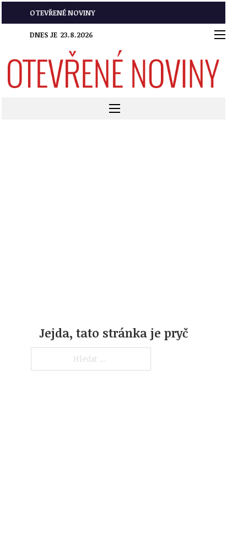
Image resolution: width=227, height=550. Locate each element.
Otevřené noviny (62, 13)
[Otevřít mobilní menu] (219, 34)
